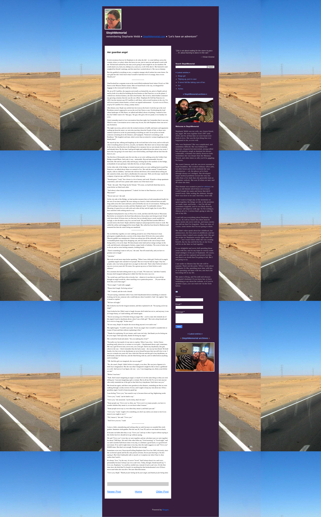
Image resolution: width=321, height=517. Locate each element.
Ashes (180, 89)
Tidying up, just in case (187, 79)
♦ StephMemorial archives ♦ (195, 94)
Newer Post (114, 491)
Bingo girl (181, 76)
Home (138, 491)
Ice (179, 85)
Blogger (165, 510)
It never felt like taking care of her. (191, 82)
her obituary (206, 187)
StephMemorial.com (154, 36)
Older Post (162, 491)
